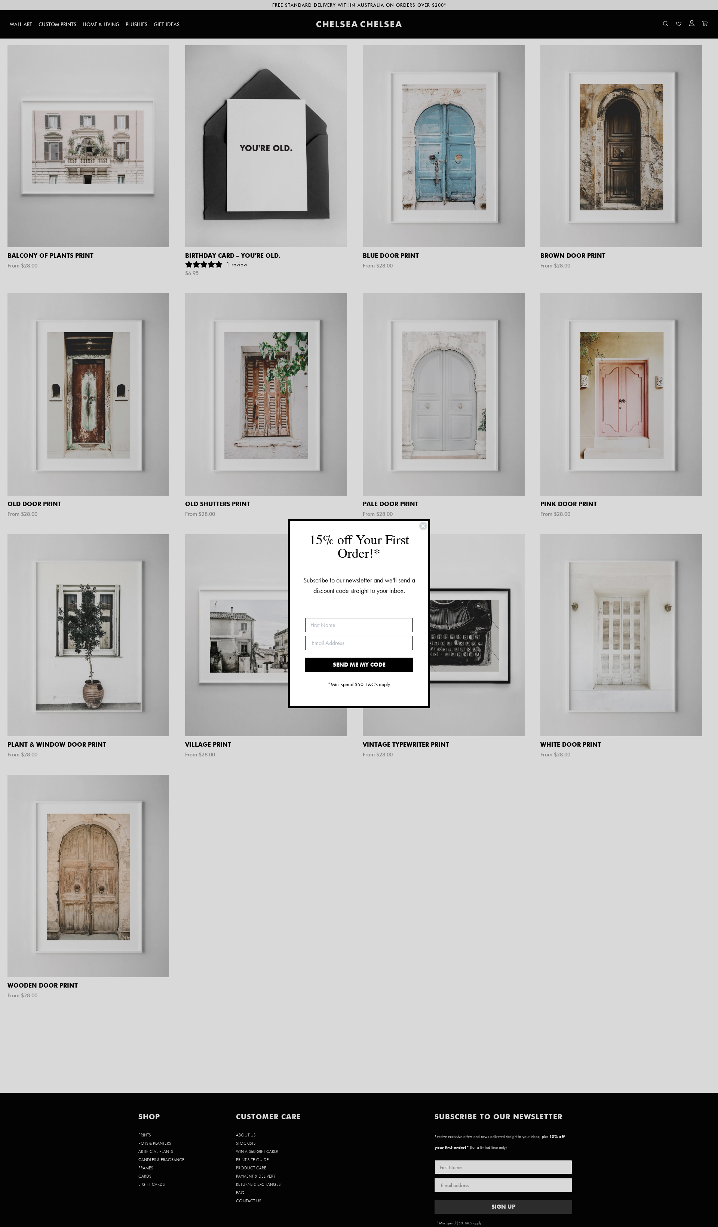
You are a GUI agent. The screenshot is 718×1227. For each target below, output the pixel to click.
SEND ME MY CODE (359, 664)
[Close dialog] (423, 526)
